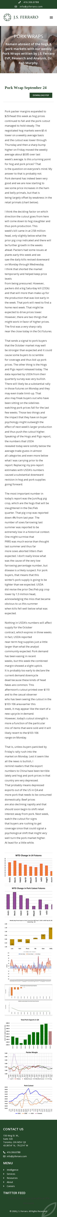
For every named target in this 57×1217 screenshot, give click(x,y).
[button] (51, 17)
